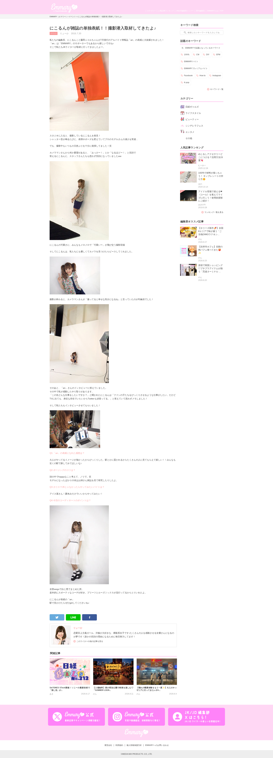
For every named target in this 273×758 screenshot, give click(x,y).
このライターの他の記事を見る (89, 641)
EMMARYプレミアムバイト (196, 68)
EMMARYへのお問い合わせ (157, 745)
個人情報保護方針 (134, 745)
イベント (72, 17)
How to (203, 75)
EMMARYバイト (191, 61)
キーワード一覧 (216, 89)
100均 (186, 54)
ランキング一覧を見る (213, 212)
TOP (221, 11)
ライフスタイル (193, 113)
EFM (218, 54)
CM (197, 54)
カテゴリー (151, 11)
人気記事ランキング (166, 11)
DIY (207, 54)
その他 (188, 138)
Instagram (216, 75)
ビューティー (192, 119)
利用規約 (119, 745)
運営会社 (108, 745)
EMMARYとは (212, 11)
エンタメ (189, 132)
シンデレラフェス (194, 125)
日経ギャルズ (192, 106)
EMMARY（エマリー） (58, 17)
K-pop (186, 82)
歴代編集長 (200, 11)
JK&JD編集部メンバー (185, 11)
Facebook (188, 75)
